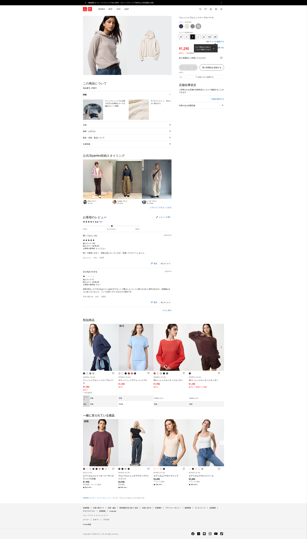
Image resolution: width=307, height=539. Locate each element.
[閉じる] (213, 48)
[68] (181, 26)
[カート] (216, 9)
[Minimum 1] (182, 67)
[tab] (101, 9)
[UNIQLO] (87, 9)
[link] (156, 2)
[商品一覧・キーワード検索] (221, 9)
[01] (187, 26)
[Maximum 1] (194, 67)
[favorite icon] (113, 469)
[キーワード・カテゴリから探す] (200, 9)
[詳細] (221, 57)
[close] (85, 2)
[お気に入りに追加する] (109, 162)
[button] (93, 110)
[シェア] (181, 77)
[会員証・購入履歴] (210, 9)
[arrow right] (168, 179)
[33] (198, 26)
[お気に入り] (205, 9)
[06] (192, 26)
